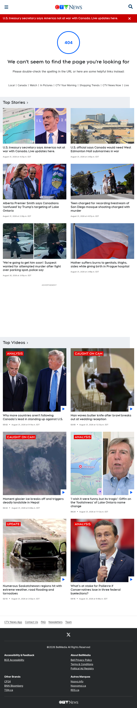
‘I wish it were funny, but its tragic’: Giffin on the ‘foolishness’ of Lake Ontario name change (101, 502)
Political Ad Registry (82, 668)
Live (126, 85)
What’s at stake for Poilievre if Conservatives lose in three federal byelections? (96, 589)
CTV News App (13, 621)
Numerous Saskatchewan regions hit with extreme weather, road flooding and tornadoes (32, 589)
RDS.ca (75, 689)
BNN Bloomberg (13, 685)
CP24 (7, 681)
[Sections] (6, 7)
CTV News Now (112, 85)
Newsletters (55, 621)
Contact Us (31, 621)
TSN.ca (8, 689)
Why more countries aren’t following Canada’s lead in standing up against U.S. (33, 417)
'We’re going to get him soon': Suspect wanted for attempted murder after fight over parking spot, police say (32, 266)
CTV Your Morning (66, 85)
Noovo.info (77, 681)
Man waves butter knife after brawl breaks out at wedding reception (101, 417)
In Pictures (46, 85)
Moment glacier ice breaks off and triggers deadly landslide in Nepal (33, 500)
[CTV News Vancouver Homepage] (68, 7)
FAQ (43, 621)
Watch (33, 85)
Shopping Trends (90, 85)
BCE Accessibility (14, 659)
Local (11, 85)
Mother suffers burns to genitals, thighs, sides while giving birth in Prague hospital (100, 264)
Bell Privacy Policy (81, 659)
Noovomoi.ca (78, 685)
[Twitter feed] (68, 634)
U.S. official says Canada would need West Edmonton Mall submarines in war (101, 149)
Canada (22, 85)
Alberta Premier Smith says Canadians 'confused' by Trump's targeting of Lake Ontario (31, 207)
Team (68, 621)
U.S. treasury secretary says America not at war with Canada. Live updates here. (34, 149)
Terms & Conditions (82, 664)
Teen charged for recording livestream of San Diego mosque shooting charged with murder (100, 207)
